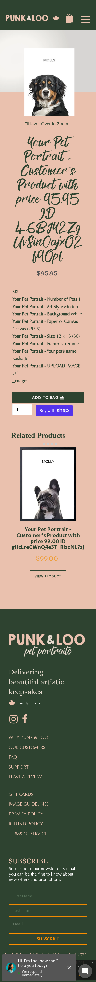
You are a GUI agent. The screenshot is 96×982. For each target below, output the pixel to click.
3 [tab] (48, 444)
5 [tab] (56, 444)
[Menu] (85, 19)
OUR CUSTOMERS (27, 747)
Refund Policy (26, 824)
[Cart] (70, 19)
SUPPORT (19, 767)
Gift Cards (21, 794)
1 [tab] (40, 444)
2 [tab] (44, 444)
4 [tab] (52, 444)
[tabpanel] (48, 521)
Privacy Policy (26, 814)
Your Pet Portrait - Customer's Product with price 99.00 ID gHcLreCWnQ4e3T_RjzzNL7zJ (48, 538)
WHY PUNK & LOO (28, 737)
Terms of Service (28, 833)
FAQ (13, 757)
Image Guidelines (28, 804)
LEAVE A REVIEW (25, 777)
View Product (48, 576)
